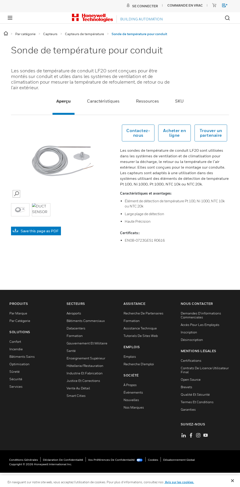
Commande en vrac (185, 5)
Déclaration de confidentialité (63, 459)
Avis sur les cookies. (179, 482)
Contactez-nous (138, 133)
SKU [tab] (179, 101)
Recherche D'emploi (139, 364)
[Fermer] (232, 481)
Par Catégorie (19, 321)
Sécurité (15, 379)
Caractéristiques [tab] (103, 101)
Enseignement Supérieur (86, 358)
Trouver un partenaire (211, 133)
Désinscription (192, 340)
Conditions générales (23, 459)
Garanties (188, 409)
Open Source (191, 379)
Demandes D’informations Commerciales (201, 315)
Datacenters (76, 328)
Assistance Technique (140, 328)
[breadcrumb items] (6, 33)
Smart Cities (76, 396)
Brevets (186, 387)
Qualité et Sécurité (195, 394)
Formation (75, 336)
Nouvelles (131, 400)
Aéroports (74, 313)
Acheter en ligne (174, 133)
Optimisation (19, 364)
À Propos (130, 385)
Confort (15, 341)
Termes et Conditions (197, 402)
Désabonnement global (179, 459)
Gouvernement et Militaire (87, 343)
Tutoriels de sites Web (141, 336)
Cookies (153, 459)
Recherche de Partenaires (143, 313)
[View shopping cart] (222, 6)
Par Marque (18, 313)
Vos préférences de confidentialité (111, 459)
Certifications (191, 360)
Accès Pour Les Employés (200, 325)
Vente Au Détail (78, 388)
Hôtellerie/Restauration (85, 366)
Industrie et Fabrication (85, 373)
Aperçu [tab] (63, 101)
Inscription (189, 332)
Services (15, 386)
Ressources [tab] (147, 101)
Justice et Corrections (83, 381)
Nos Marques (134, 407)
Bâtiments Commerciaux (86, 321)
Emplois (130, 356)
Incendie (16, 349)
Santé (71, 351)
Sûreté (14, 371)
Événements (133, 392)
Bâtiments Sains (22, 356)
